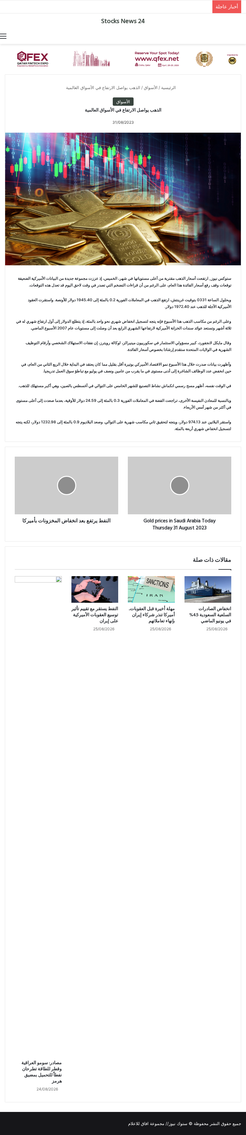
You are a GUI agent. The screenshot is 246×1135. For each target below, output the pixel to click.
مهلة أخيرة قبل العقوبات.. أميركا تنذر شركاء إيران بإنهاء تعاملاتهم (152, 615)
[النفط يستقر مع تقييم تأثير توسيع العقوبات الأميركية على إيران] (95, 589)
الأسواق (151, 87)
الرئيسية (169, 87)
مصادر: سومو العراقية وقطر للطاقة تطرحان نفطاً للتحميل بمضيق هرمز (41, 1072)
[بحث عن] (243, 36)
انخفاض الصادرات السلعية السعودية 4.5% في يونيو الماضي (210, 615)
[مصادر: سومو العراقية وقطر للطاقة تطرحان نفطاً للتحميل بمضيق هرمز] (38, 816)
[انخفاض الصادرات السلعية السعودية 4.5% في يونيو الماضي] (208, 589)
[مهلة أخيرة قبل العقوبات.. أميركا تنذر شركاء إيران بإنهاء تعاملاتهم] (151, 589)
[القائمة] (3, 36)
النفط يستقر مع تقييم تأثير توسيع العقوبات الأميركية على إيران (94, 615)
